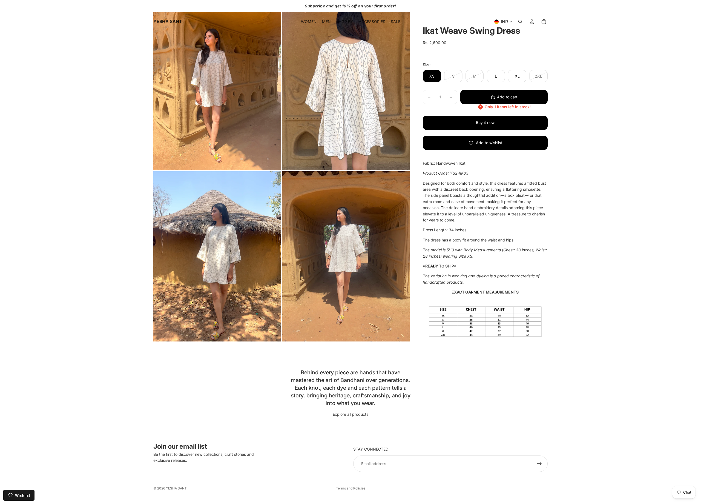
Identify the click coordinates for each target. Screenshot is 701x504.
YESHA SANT (176, 488)
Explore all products (350, 414)
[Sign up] (539, 463)
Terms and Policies (350, 488)
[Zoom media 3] (217, 256)
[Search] (520, 22)
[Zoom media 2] (346, 85)
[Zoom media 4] (346, 256)
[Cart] (544, 22)
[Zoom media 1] (217, 85)
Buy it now (485, 122)
